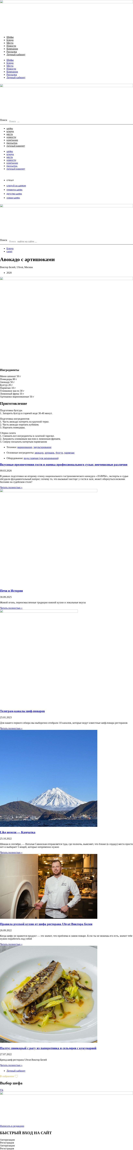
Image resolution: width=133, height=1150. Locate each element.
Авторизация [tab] (7, 1139)
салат (9, 251)
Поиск (3, 120)
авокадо (39, 452)
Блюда (9, 40)
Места (9, 43)
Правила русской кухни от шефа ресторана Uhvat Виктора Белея (46, 924)
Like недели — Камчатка (17, 832)
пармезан (69, 452)
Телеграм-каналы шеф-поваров (22, 711)
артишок (49, 452)
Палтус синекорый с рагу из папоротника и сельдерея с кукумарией (48, 1048)
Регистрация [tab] (7, 1142)
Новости (11, 45)
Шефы (10, 37)
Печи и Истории (11, 590)
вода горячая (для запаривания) (41, 458)
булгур (59, 452)
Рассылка (11, 51)
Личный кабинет (15, 54)
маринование (24, 447)
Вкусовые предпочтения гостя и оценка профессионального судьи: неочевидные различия (63, 464)
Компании (12, 48)
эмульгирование (42, 447)
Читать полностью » (11, 487)
